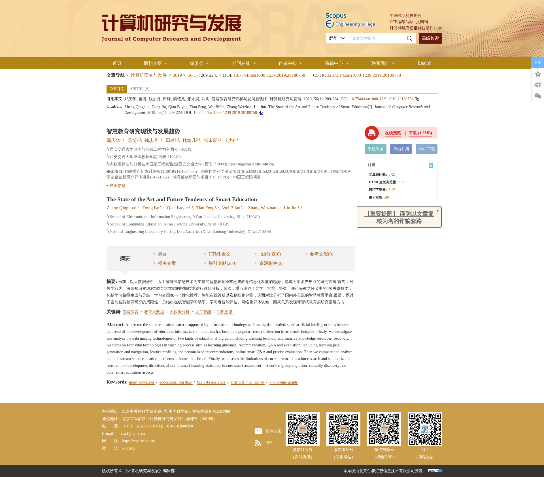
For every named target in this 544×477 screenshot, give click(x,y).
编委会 (197, 63)
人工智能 (203, 312)
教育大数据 (154, 312)
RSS (269, 443)
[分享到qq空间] (538, 73)
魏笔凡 (189, 140)
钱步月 (151, 140)
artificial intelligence (248, 382)
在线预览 (393, 133)
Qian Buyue (178, 207)
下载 (420, 133)
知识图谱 (225, 312)
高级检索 (430, 38)
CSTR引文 (140, 89)
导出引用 (401, 149)
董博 (132, 140)
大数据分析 (180, 312)
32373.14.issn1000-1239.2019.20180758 (364, 75)
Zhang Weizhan (262, 207)
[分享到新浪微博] (538, 84)
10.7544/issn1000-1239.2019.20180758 (269, 75)
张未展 (210, 140)
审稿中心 (334, 63)
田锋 (170, 140)
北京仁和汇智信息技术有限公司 (387, 471)
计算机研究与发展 (149, 75)
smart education (142, 382)
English (425, 63)
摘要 (162, 254)
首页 (117, 63)
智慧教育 (131, 312)
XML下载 (426, 149)
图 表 (270, 254)
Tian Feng (205, 207)
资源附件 (270, 263)
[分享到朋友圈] (538, 96)
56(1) (193, 75)
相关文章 (167, 263)
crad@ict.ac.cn (133, 433)
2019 (177, 75)
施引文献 (222, 263)
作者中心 (288, 63)
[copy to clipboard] (260, 112)
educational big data (176, 382)
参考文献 (321, 254)
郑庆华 (113, 140)
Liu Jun (291, 207)
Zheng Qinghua (121, 207)
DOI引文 (116, 89)
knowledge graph (283, 382)
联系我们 (380, 63)
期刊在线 (241, 63)
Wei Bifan (231, 207)
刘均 (229, 140)
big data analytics (211, 382)
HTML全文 (220, 254)
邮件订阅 (273, 431)
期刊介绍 (153, 63)
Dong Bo (151, 207)
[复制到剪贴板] (416, 99)
